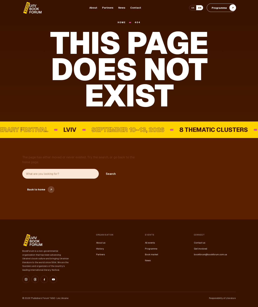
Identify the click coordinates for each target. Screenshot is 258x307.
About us (100, 242)
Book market (151, 254)
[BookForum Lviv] (32, 7)
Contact (135, 7)
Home (121, 22)
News (121, 7)
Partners (107, 7)
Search (111, 174)
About (93, 7)
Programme (151, 248)
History (100, 248)
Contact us (199, 242)
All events (150, 242)
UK (192, 7)
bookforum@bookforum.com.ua (210, 254)
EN (199, 7)
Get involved (200, 248)
